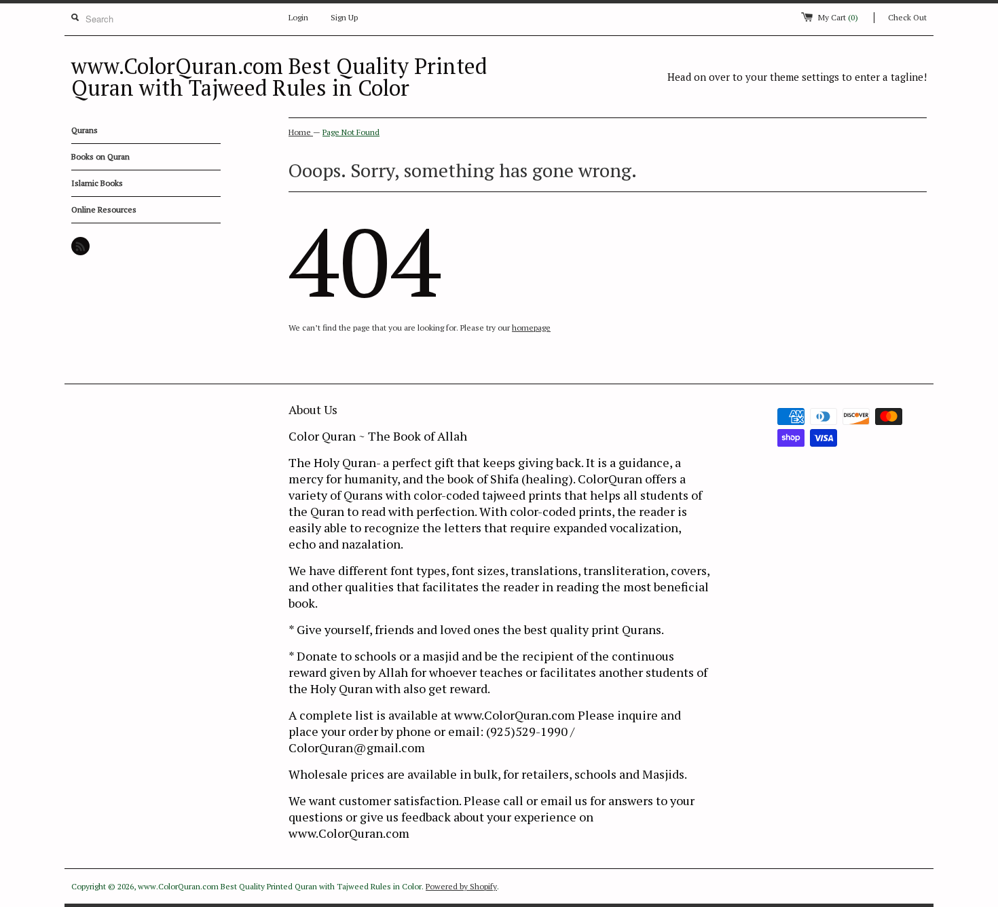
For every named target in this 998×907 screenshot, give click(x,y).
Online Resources (103, 209)
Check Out (907, 17)
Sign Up (344, 17)
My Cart (838, 17)
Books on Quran (100, 156)
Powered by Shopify (461, 886)
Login (298, 17)
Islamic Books (97, 183)
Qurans (84, 130)
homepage (531, 327)
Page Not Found (351, 132)
